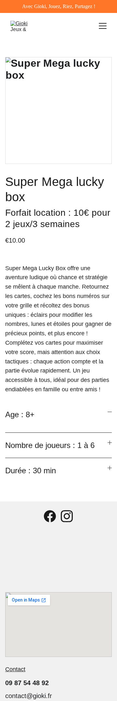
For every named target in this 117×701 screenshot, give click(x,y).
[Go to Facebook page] (50, 516)
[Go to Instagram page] (67, 516)
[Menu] (103, 26)
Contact (15, 669)
